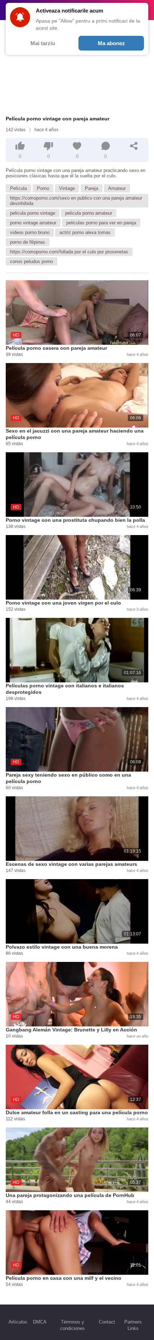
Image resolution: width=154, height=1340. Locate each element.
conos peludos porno (31, 261)
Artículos (18, 1322)
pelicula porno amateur (88, 213)
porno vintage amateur (33, 222)
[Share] (134, 146)
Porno (43, 188)
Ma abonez (111, 43)
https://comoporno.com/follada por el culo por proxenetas (69, 251)
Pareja (91, 188)
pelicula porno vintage (32, 213)
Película (18, 188)
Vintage (67, 188)
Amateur (117, 188)
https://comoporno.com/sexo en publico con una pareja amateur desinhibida (76, 200)
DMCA (40, 1322)
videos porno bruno (29, 232)
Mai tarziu (42, 43)
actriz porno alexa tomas (85, 232)
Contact (107, 1322)
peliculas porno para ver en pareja (101, 222)
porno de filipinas (27, 242)
